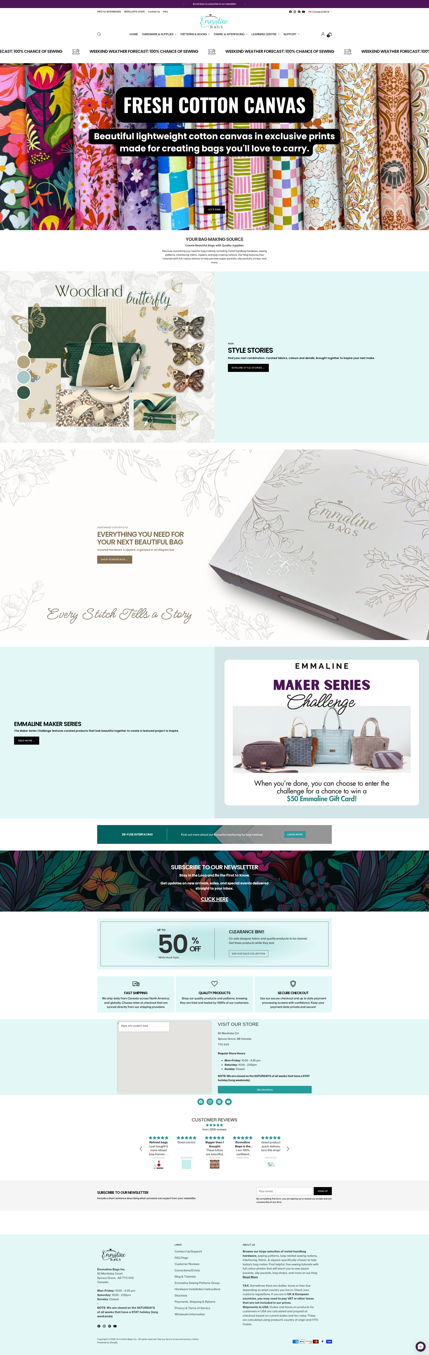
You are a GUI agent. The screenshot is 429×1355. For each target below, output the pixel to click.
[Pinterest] (219, 1125)
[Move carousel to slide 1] (206, 246)
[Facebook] (200, 1125)
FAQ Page (181, 1258)
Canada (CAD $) (320, 11)
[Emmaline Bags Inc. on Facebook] (290, 11)
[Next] (245, 4)
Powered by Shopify (107, 1342)
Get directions (265, 1113)
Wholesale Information (190, 1314)
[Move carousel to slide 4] (219, 246)
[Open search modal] (99, 34)
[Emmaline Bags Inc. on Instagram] (294, 11)
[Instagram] (210, 1125)
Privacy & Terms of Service (192, 1308)
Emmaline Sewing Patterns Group (197, 1283)
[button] (141, 1172)
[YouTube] (228, 1125)
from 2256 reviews (214, 1153)
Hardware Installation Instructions (197, 1289)
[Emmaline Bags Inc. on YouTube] (303, 11)
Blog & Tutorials (185, 1276)
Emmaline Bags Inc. (126, 1339)
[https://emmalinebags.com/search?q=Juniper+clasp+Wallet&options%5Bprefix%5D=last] (214, 158)
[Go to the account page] (323, 34)
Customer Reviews (187, 1264)
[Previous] (184, 4)
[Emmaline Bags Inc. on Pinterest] (299, 11)
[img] (214, 1149)
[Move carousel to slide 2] (210, 246)
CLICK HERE (214, 923)
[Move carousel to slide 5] (223, 246)
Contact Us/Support (188, 1251)
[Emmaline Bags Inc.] (214, 21)
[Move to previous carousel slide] (200, 246)
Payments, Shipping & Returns (195, 1302)
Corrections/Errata (187, 1270)
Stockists (181, 1295)
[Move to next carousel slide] (228, 246)
